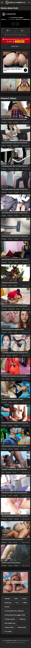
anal (11, 122)
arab (11, 285)
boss (16, 285)
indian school (9, 627)
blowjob (16, 122)
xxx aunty (8, 631)
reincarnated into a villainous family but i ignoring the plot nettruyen (13, 611)
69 (3, 379)
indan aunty (22, 627)
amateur (5, 122)
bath (16, 332)
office (25, 602)
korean (7, 606)
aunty (4, 145)
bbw (18, 309)
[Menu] (2, 2)
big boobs (16, 145)
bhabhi (9, 145)
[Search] (29, 2)
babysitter (12, 309)
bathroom (8, 602)
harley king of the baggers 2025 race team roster (14, 615)
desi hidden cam (10, 623)
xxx (17, 602)
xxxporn (17, 2)
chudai (16, 215)
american (12, 169)
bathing (22, 619)
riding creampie (10, 619)
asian (11, 262)
